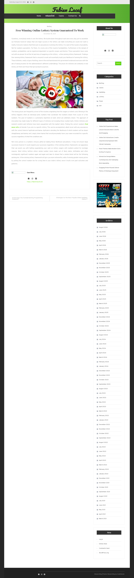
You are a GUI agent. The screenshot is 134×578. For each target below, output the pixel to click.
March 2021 (103, 519)
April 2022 (102, 460)
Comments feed (104, 548)
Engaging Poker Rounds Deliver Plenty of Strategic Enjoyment (109, 169)
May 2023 (102, 402)
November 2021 (104, 483)
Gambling (102, 92)
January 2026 (103, 259)
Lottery (101, 97)
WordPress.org (104, 553)
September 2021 (104, 492)
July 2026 (102, 232)
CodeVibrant (120, 574)
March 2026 (103, 250)
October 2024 (104, 326)
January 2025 (103, 312)
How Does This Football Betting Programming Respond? (27, 198)
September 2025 (104, 277)
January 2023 (103, 420)
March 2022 (103, 465)
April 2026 (102, 245)
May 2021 (102, 510)
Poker (101, 101)
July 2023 (102, 393)
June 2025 (102, 290)
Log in (101, 539)
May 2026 (102, 241)
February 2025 (104, 308)
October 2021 (103, 487)
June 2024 (102, 344)
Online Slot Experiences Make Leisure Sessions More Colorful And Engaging (109, 130)
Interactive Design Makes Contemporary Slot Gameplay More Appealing (108, 160)
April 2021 (102, 514)
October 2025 (104, 272)
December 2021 (104, 478)
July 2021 (102, 501)
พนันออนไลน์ (49, 16)
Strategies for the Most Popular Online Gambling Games (71, 198)
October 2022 (104, 433)
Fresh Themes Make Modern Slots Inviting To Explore (109, 150)
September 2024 (104, 330)
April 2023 (102, 407)
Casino (61, 16)
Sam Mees (30, 173)
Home (39, 16)
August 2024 (103, 335)
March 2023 (103, 411)
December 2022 (104, 424)
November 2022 (104, 429)
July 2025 (102, 286)
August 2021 (103, 496)
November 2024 (104, 321)
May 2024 (102, 348)
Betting (49, 26)
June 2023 (102, 398)
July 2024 (102, 339)
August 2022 (103, 442)
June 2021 (102, 505)
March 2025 (103, 303)
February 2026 (104, 254)
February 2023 (104, 415)
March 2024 (103, 357)
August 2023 (103, 389)
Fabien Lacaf (67, 9)
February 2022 (104, 469)
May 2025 (102, 295)
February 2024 (104, 362)
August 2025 (103, 281)
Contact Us (72, 16)
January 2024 (103, 366)
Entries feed (103, 544)
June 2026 (102, 236)
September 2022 (104, 438)
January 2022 (103, 474)
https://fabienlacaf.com (35, 182)
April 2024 (102, 353)
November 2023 (104, 375)
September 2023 (104, 384)
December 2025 (104, 263)
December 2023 (104, 371)
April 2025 (102, 299)
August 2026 (103, 227)
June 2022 (102, 451)
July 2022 (102, 447)
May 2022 (102, 456)
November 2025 (104, 268)
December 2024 (104, 317)
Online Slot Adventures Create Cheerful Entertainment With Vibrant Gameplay (109, 141)
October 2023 (103, 380)
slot (100, 106)
